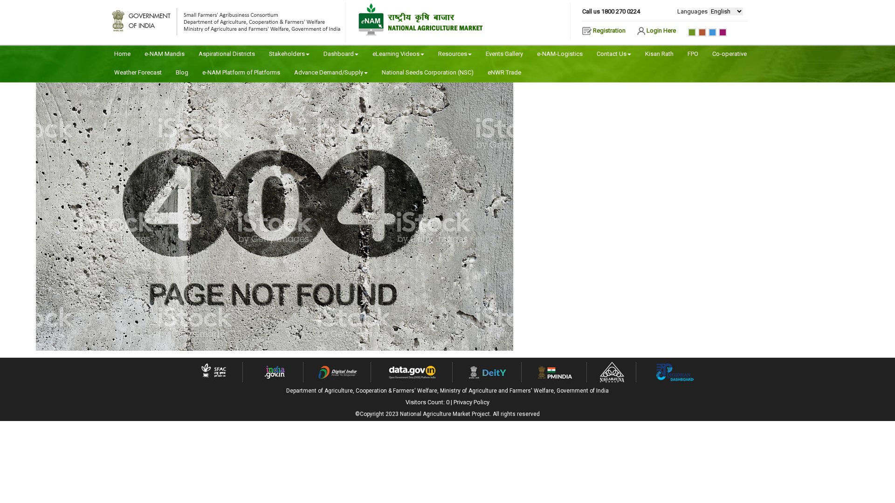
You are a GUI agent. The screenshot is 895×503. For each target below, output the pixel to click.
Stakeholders (287, 53)
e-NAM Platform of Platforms (241, 72)
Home (122, 53)
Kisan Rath (659, 53)
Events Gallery (504, 53)
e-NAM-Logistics (560, 53)
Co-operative (729, 53)
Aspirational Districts (227, 53)
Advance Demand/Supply (328, 72)
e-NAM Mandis (165, 53)
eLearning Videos (396, 53)
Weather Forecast (138, 72)
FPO (693, 53)
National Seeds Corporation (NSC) (428, 72)
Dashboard (339, 53)
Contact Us (611, 53)
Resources (452, 53)
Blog (182, 72)
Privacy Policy (471, 402)
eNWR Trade (504, 72)
